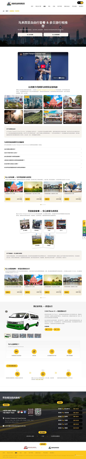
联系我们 (6, 404)
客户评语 (60, 6)
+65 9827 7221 (8, 413)
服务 (45, 6)
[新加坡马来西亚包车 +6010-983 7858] (18, 413)
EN (78, 2)
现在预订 (81, 6)
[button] (84, 237)
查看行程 (7, 199)
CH (82, 2)
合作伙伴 (43, 444)
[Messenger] (84, 234)
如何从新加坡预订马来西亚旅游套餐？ (12, 156)
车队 (49, 6)
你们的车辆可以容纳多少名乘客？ (11, 163)
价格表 (60, 402)
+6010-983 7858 (39, 379)
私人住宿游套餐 (55, 34)
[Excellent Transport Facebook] (24, 413)
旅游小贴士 (67, 6)
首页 (32, 6)
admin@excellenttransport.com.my (15, 426)
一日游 (42, 436)
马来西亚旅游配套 (55, 436)
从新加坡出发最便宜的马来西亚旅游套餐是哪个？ (14, 160)
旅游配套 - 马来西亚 (14, 11)
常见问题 (74, 6)
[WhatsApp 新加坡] (84, 231)
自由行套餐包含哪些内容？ (10, 149)
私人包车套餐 (30, 34)
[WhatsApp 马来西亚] (84, 228)
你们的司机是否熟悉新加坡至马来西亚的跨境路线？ (15, 167)
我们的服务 (42, 432)
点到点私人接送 (30, 436)
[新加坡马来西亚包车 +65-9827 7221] (21, 413)
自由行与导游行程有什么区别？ (10, 152)
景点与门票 (38, 6)
